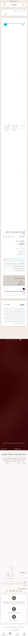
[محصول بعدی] (4, 14)
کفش (16, 11)
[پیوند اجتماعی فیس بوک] (17, 1)
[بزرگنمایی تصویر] (22, 121)
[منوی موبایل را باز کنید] (23, 4)
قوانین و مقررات (11, 576)
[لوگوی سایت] (14, 4)
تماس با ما (11, 571)
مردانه (19, 11)
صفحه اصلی (11, 566)
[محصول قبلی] (7, 14)
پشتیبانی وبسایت (15, 630)
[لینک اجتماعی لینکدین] (12, 1)
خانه (22, 11)
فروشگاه (12, 569)
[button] (23, 73)
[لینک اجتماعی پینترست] (14, 1)
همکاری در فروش (10, 578)
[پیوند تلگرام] (10, 1)
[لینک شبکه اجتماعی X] (16, 1)
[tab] (22, 304)
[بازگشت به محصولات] (5, 14)
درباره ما (12, 573)
